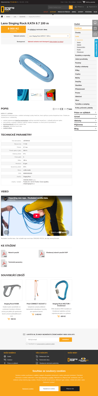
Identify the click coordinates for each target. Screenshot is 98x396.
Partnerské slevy (44, 360)
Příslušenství (80, 52)
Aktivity (80, 12)
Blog (95, 12)
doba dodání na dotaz (56, 41)
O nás (66, 2)
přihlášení (33, 29)
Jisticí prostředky (81, 59)
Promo (77, 93)
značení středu (7, 128)
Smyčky (78, 81)
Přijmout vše (70, 388)
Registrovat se (93, 6)
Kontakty (79, 2)
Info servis (95, 28)
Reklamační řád (44, 356)
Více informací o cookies (46, 377)
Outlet (46, 12)
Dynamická (22, 16)
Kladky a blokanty (81, 66)
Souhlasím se (41, 344)
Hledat (71, 7)
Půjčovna (88, 12)
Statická (79, 45)
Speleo (79, 42)
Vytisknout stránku (95, 23)
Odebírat (65, 339)
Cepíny (77, 74)
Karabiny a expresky (82, 55)
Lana (15, 16)
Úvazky (78, 32)
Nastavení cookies (27, 388)
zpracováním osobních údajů (46, 344)
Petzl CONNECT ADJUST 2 (36, 304)
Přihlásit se (81, 6)
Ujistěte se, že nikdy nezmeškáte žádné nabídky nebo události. (51, 334)
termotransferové (8, 124)
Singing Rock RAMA (11, 304)
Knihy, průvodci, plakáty (84, 108)
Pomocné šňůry (81, 47)
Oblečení (78, 96)
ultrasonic (6, 126)
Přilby (77, 70)
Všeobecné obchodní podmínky (49, 363)
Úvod (62, 2)
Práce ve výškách (64, 12)
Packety (78, 63)
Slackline (78, 85)
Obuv (77, 100)
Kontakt (95, 34)
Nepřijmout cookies (49, 388)
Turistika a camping (82, 104)
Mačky (77, 78)
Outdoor (53, 12)
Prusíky (79, 49)
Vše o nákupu (72, 2)
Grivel (74, 12)
